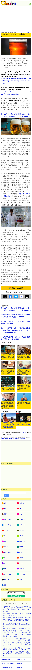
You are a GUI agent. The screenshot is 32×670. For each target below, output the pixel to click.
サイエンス (28, 32)
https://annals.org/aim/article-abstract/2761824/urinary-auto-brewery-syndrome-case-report (16, 81)
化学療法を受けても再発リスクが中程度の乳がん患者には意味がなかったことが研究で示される (23, 388)
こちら (24, 603)
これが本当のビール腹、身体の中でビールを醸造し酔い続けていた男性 (7, 371)
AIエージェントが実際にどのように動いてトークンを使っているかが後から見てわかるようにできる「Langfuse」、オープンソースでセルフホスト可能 (17, 630)
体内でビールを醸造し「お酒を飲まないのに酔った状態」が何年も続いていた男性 (7, 357)
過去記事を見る (16, 596)
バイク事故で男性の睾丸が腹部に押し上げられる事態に (23, 403)
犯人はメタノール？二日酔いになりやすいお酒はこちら (7, 390)
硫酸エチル (7, 196)
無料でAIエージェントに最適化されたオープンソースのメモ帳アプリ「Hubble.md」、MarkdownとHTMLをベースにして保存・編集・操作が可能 (17, 619)
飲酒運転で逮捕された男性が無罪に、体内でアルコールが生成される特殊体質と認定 (23, 357)
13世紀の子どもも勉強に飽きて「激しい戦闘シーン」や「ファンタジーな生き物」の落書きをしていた (17, 624)
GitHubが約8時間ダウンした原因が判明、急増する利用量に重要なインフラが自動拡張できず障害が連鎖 (17, 653)
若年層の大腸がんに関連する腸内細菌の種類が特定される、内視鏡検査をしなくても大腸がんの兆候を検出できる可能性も (7, 405)
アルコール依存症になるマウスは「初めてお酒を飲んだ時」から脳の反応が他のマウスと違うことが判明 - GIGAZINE (15, 330)
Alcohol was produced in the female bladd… (13, 438)
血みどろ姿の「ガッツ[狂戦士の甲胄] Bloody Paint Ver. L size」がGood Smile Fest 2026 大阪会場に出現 (17, 644)
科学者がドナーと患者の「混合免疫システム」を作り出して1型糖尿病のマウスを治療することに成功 (24, 372)
